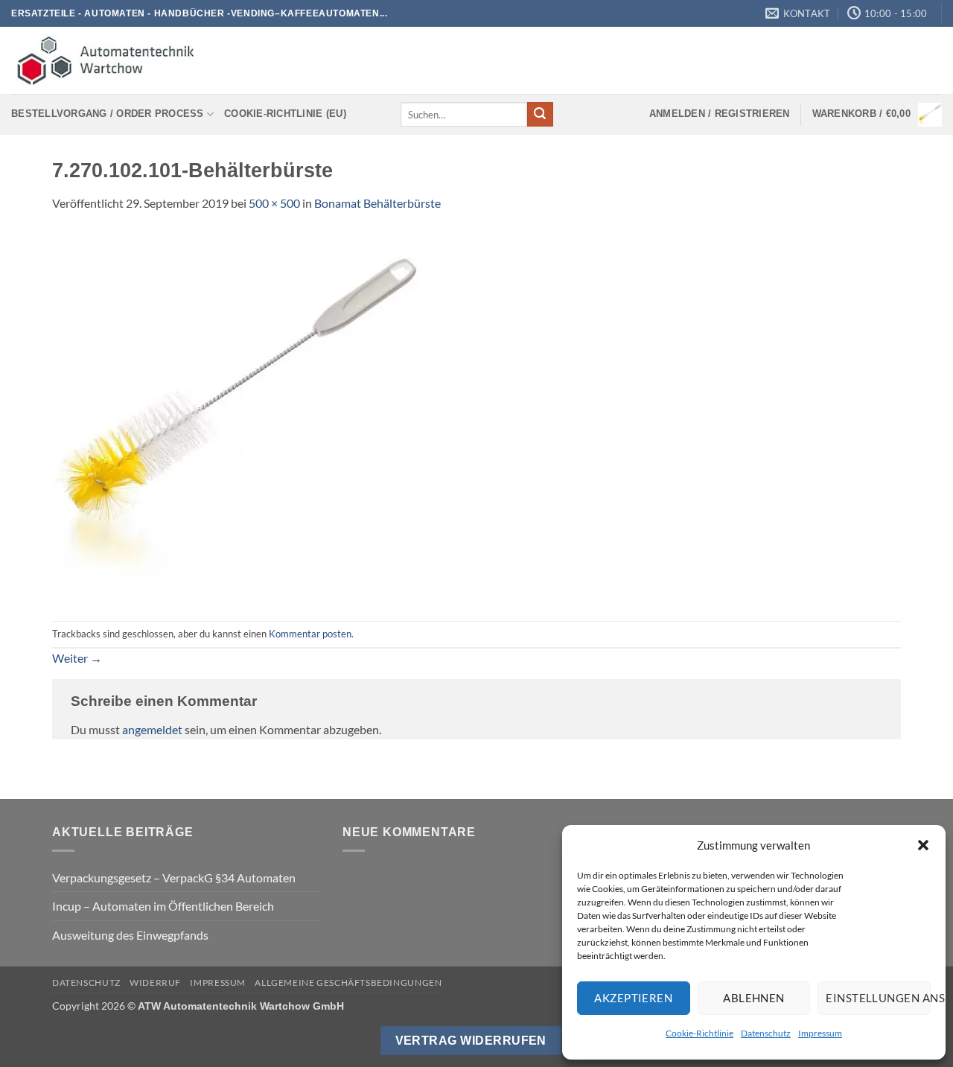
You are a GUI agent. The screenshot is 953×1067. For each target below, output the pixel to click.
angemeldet (152, 729)
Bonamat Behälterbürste (377, 203)
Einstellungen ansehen (878, 997)
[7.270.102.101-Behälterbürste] (238, 415)
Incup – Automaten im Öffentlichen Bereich (163, 906)
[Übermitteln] (539, 114)
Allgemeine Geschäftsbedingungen (348, 982)
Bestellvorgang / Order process (107, 113)
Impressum (820, 1033)
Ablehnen (754, 997)
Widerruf (155, 982)
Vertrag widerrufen (470, 1040)
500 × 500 (274, 203)
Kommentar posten (310, 634)
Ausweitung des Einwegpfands (130, 935)
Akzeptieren (633, 997)
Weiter (77, 658)
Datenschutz (766, 1033)
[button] (923, 845)
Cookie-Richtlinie (699, 1033)
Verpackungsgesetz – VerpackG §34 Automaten (174, 877)
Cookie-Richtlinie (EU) (285, 113)
